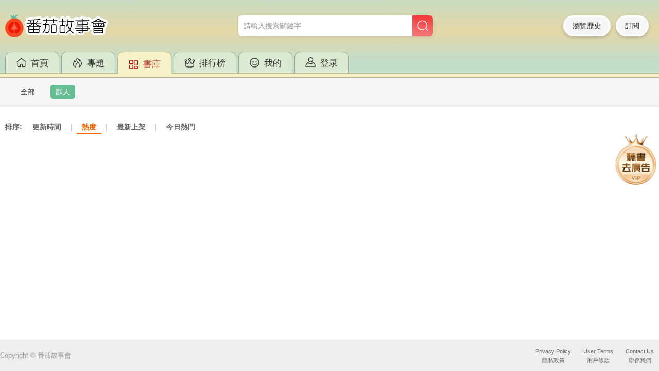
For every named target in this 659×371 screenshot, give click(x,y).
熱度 (89, 127)
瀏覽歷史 (587, 26)
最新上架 (131, 127)
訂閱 (632, 26)
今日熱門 (180, 127)
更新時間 (46, 127)
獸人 (63, 92)
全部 (28, 92)
